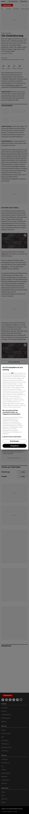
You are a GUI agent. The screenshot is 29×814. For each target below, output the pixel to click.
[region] (14, 407)
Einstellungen (14, 441)
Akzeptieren (14, 446)
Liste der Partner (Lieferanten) (12, 436)
